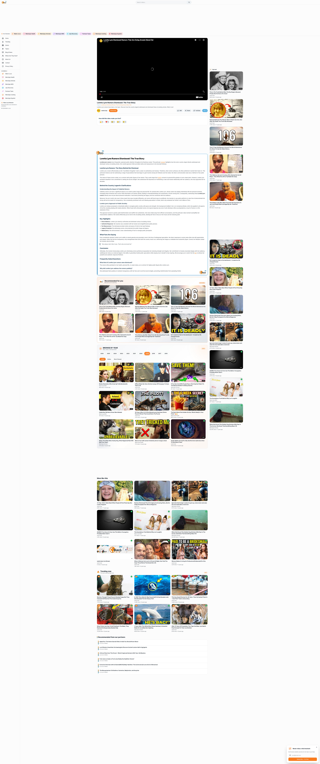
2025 (108, 353)
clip (195, 253)
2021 (134, 353)
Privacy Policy (9, 66)
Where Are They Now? (11, 55)
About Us (7, 59)
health (159, 177)
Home (6, 38)
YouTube (198, 110)
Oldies (109, 359)
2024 (115, 353)
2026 (102, 353)
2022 (128, 353)
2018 (153, 353)
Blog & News (8, 52)
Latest (102, 359)
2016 (166, 353)
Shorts (7, 45)
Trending (7, 41)
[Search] (189, 2)
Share (188, 110)
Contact (7, 62)
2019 (147, 353)
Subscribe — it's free (302, 759)
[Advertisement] (52, 18)
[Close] (316, 747)
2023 (121, 353)
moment (163, 162)
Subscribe (113, 110)
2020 (140, 353)
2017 (159, 353)
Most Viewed (117, 359)
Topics (7, 48)
